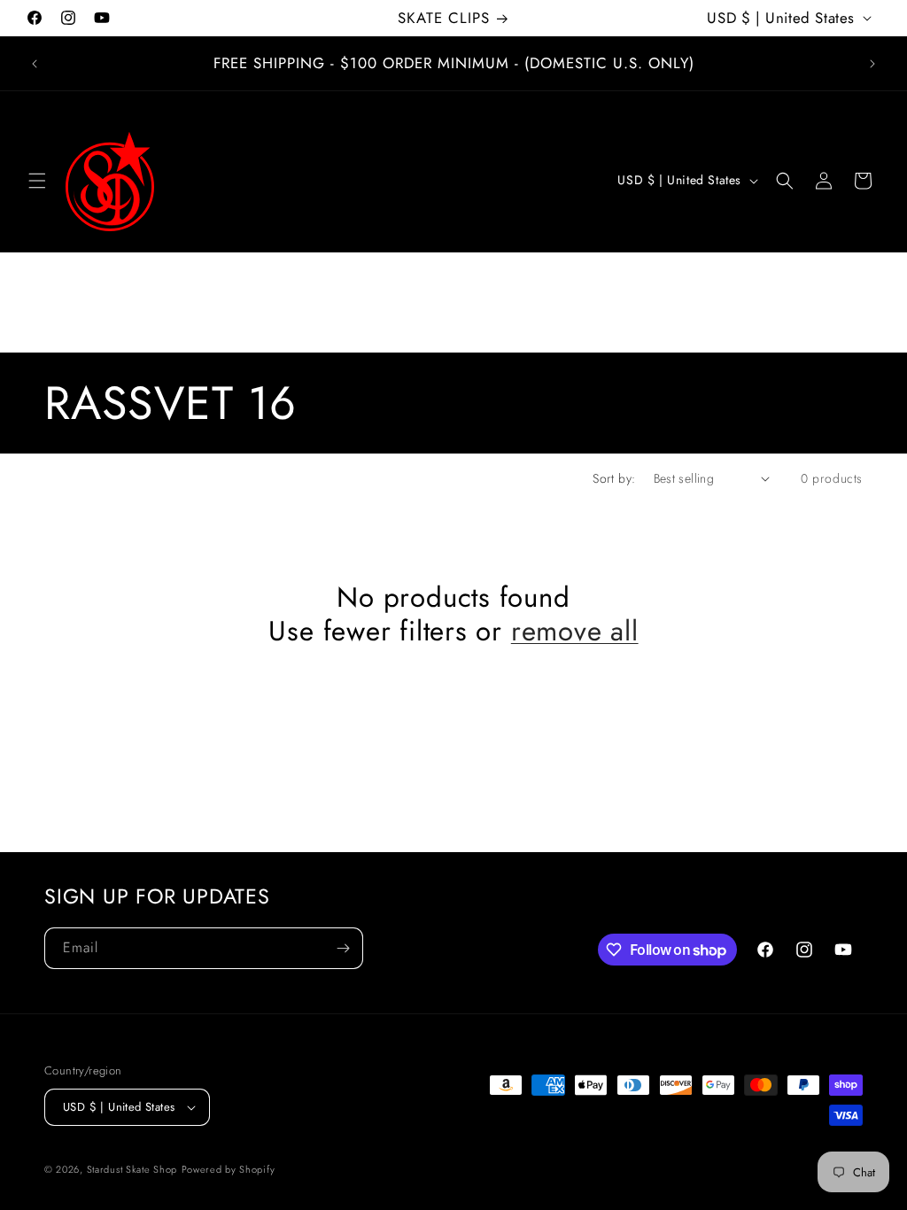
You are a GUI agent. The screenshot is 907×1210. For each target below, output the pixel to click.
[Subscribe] (342, 948)
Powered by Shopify (228, 1169)
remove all (575, 631)
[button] (37, 180)
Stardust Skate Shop (132, 1169)
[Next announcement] (872, 64)
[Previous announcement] (34, 64)
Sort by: (614, 478)
